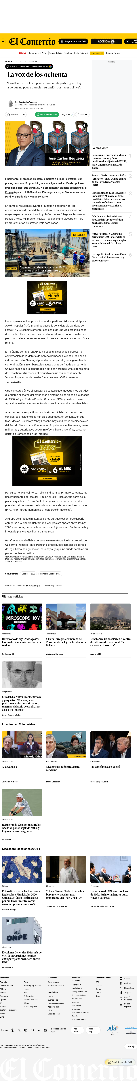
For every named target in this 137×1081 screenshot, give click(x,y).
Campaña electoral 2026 (50, 574)
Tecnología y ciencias (32, 986)
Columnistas (7, 762)
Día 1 (50, 1010)
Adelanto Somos (54, 1007)
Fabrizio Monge (9, 910)
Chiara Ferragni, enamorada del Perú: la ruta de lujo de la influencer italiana (66, 642)
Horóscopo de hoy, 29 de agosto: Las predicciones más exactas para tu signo (21, 642)
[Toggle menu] (3, 41)
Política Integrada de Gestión (80, 1014)
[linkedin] (38, 1030)
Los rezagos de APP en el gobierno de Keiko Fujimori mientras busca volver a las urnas (109, 895)
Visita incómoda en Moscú (105, 767)
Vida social (6, 634)
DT (1, 1003)
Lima (2, 1017)
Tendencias (51, 634)
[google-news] (45, 1030)
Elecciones (50, 886)
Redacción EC (8, 654)
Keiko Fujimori (81, 53)
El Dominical (29, 996)
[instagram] (25, 1030)
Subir (129, 1047)
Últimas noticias (6, 986)
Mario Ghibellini (53, 782)
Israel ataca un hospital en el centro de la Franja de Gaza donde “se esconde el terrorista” (110, 642)
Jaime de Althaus (10, 782)
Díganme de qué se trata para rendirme (63, 768)
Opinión (3, 999)
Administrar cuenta (56, 986)
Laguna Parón (113, 53)
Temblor (68, 53)
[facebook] (12, 1030)
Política (3, 992)
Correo (98, 989)
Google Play (91, 1030)
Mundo (3, 1013)
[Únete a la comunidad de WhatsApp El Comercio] (47, 114)
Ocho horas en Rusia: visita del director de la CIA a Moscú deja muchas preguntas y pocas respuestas (107, 221)
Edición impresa (30, 1006)
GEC (97, 982)
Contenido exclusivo (8, 1010)
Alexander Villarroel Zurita (102, 906)
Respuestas (7, 692)
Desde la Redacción (56, 1003)
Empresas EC (97, 53)
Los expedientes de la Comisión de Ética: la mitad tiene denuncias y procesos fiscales (109, 257)
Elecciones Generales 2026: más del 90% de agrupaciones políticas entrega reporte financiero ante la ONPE (22, 957)
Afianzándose (9, 767)
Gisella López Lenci (99, 782)
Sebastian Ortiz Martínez (57, 906)
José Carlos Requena (28, 102)
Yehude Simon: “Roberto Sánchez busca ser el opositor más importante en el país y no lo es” (65, 895)
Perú (26, 982)
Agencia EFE (95, 654)
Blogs (26, 1003)
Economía (4, 996)
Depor (98, 996)
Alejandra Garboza (54, 654)
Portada (3, 982)
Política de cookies (79, 1020)
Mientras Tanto (54, 1014)
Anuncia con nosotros (77, 1000)
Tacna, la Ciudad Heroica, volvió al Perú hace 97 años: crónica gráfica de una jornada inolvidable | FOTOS (109, 180)
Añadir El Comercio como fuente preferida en (29, 66)
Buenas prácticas (79, 995)
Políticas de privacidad (76, 1007)
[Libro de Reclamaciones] (131, 1030)
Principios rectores (79, 992)
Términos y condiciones (77, 986)
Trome (98, 992)
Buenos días (53, 1000)
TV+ (25, 992)
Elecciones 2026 (28, 574)
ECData (5, 886)
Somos (3, 1006)
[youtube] (32, 1030)
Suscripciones (53, 982)
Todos (50, 996)
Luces (26, 989)
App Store (76, 1030)
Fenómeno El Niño (37, 53)
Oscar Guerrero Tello (11, 715)
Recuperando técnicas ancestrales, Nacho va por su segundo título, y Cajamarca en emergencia (21, 828)
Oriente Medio (96, 634)
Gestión (99, 986)
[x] (19, 1030)
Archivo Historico (31, 999)
